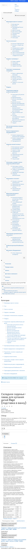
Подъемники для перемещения (16, 189)
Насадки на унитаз (16, 78)
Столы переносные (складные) (17, 253)
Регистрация (22, 0)
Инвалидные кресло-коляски (11, 303)
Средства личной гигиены (10, 356)
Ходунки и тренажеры (9, 312)
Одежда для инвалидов (18, 172)
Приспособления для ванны (11, 290)
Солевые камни (16, 209)
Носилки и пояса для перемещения (17, 181)
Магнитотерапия (16, 211)
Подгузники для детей (17, 154)
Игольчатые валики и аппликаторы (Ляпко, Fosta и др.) (17, 199)
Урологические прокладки (16, 156)
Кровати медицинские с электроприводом (18, 138)
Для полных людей (17, 31)
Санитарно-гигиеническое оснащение (13, 315)
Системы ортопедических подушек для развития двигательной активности (18, 118)
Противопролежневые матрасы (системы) (14, 345)
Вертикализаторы (16, 97)
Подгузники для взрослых (16, 152)
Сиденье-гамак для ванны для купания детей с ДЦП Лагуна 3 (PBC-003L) (13, 540)
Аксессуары (15, 37)
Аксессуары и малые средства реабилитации (18, 167)
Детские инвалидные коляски (14, 327)
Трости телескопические (18, 52)
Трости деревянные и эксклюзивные (17, 50)
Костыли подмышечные (18, 43)
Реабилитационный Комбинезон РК (13, 367)
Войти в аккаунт (14, 0)
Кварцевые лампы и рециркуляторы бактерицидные (17, 206)
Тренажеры (15, 63)
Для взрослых (15, 24)
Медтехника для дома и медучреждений (14, 364)
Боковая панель (6, 382)
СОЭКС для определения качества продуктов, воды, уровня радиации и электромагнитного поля (18, 215)
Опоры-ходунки (16, 61)
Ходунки (14, 123)
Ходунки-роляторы (17, 66)
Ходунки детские (16, 64)
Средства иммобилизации (16, 174)
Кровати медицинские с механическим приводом (18, 135)
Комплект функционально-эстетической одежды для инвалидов (17, 109)
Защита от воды (16, 150)
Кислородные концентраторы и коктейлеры (16, 226)
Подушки (14, 34)
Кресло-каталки (16, 30)
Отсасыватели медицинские (15, 220)
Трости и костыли (8, 309)
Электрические (16, 33)
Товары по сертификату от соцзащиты (18, 170)
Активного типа (16, 36)
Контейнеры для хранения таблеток (17, 229)
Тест (5, 306)
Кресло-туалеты (16, 76)
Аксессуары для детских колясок (15, 324)
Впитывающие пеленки (18, 147)
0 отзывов (3, 408)
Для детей (14, 25)
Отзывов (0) (14, 443)
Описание (5, 443)
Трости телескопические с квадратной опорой (18, 54)
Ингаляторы (15, 223)
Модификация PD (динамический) (16, 238)
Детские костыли (16, 102)
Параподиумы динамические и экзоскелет (14, 370)
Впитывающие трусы (17, 148)
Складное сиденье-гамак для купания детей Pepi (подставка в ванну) (14, 292)
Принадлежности (16, 141)
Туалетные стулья (16, 121)
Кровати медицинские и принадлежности (14, 349)
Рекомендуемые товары (8, 521)
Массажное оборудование (10, 373)
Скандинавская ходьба (18, 48)
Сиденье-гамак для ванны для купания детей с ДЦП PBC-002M (13, 528)
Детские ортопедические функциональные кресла (18, 104)
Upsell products (21, 521)
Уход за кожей (15, 159)
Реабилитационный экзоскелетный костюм (17, 241)
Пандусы (6, 318)
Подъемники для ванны (18, 184)
